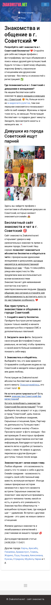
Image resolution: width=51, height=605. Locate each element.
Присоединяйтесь (29, 384)
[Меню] (45, 4)
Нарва (38, 559)
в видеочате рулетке (19, 103)
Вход (23, 18)
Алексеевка (36, 555)
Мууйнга (29, 559)
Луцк (17, 555)
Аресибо (33, 548)
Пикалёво (10, 552)
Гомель (34, 552)
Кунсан (8, 559)
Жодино (9, 555)
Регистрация (27, 12)
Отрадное (18, 559)
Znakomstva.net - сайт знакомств (26, 599)
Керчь (24, 548)
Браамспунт (22, 552)
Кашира (25, 555)
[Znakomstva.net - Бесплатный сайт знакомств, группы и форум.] (15, 4)
